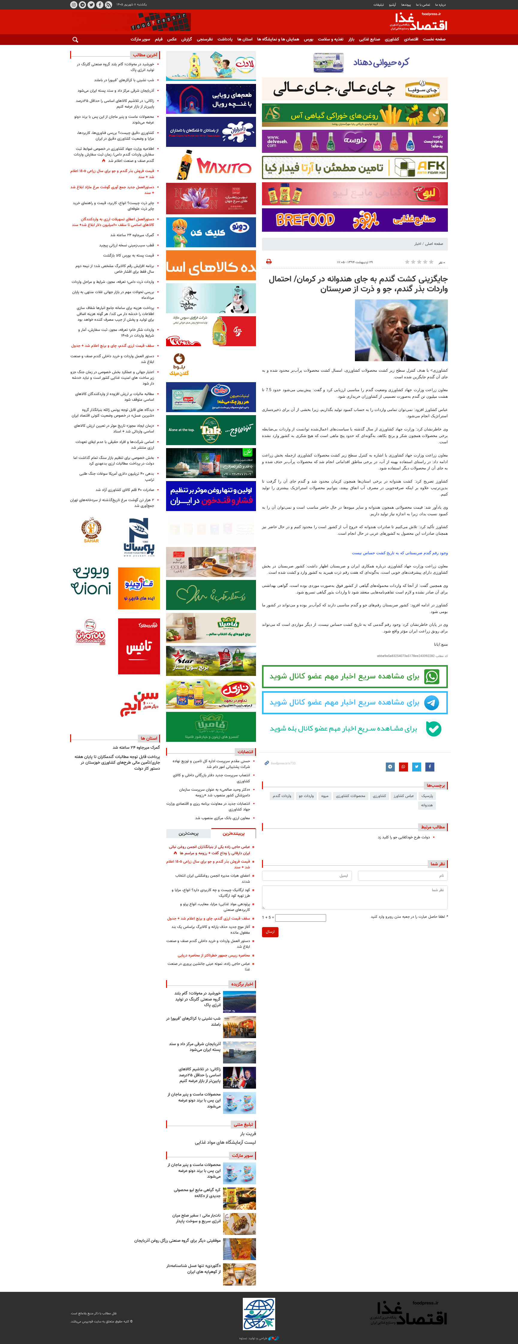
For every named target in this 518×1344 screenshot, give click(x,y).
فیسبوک (99, 4)
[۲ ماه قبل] (239, 1198)
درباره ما (440, 4)
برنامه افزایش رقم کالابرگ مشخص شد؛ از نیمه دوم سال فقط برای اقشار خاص (115, 269)
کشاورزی (392, 39)
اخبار (417, 244)
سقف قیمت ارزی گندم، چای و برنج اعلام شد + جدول (208, 919)
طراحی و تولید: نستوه (253, 1338)
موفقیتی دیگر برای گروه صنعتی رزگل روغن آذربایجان (177, 1241)
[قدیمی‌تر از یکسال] (239, 1274)
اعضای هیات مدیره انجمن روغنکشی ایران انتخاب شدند (212, 879)
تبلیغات (379, 4)
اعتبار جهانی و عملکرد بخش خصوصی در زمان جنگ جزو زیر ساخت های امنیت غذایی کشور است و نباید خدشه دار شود (112, 378)
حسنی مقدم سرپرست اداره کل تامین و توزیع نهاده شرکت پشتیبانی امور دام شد (211, 764)
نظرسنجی (205, 39)
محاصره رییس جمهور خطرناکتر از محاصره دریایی (214, 956)
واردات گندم (282, 796)
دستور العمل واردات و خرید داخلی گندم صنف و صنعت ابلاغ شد (208, 944)
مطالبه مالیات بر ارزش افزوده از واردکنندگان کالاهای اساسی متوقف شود (114, 397)
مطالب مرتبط (433, 827)
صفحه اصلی (434, 244)
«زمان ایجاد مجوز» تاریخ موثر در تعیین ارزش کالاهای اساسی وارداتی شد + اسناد (114, 429)
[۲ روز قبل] (239, 1078)
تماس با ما (423, 4)
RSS (108, 4)
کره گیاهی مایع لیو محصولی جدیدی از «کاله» (197, 1193)
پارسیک (427, 796)
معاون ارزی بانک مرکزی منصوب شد (222, 818)
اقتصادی (411, 39)
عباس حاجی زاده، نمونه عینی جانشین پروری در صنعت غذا (209, 967)
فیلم (158, 39)
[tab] (233, 833)
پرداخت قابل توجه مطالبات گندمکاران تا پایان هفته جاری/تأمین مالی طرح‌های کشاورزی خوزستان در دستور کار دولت (117, 763)
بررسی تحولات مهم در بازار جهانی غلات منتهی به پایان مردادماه (113, 295)
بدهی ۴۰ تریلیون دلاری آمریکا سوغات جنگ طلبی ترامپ (116, 477)
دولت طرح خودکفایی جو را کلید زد (404, 837)
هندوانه (427, 805)
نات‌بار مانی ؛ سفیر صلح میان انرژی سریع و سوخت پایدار (196, 1218)
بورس (308, 39)
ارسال (270, 932)
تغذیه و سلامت (331, 39)
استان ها (244, 39)
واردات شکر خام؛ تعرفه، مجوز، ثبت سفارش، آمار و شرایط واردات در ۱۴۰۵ (116, 333)
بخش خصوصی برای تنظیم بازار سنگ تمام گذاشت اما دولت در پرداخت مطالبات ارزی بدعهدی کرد (113, 461)
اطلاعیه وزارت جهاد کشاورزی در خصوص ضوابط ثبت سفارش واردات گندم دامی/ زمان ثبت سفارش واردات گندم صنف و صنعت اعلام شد (114, 155)
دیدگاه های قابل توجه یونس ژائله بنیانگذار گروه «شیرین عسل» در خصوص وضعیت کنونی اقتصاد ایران (113, 413)
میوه (325, 796)
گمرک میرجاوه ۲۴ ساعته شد (132, 235)
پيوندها (406, 4)
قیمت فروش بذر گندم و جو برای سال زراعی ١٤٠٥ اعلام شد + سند (208, 864)
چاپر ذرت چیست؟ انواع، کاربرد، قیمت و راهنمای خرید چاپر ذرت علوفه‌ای (113, 206)
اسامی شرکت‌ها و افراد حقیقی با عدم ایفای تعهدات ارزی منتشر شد (115, 445)
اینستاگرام (73, 4)
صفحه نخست (434, 39)
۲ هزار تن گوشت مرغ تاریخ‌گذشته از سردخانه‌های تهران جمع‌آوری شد (112, 503)
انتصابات (245, 752)
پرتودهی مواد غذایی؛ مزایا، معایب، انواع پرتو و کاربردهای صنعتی (215, 907)
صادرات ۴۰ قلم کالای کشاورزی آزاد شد (125, 490)
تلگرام (82, 4)
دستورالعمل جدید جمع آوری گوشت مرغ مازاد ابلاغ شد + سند (112, 190)
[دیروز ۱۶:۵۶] (239, 1027)
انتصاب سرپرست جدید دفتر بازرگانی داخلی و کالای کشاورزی (211, 778)
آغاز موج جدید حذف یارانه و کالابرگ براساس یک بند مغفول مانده (210, 930)
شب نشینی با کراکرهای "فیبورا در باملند (193, 1021)
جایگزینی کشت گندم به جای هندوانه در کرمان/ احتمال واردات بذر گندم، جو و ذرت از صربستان (358, 284)
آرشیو (392, 4)
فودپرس (415, 22)
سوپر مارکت (140, 39)
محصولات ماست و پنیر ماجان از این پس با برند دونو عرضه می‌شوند (194, 1100)
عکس (172, 39)
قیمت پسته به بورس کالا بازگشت (128, 256)
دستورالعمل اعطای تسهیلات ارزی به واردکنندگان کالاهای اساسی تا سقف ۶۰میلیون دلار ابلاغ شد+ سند (113, 222)
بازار (351, 39)
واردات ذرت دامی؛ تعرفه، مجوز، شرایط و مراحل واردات (113, 282)
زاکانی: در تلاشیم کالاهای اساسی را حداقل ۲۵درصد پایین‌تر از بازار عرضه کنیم (200, 1075)
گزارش (186, 39)
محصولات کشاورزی (350, 796)
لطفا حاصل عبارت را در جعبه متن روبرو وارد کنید (409, 917)
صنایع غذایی (369, 39)
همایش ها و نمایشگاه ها (278, 39)
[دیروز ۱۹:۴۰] (239, 1002)
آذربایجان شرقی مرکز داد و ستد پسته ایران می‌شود (195, 1047)
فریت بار (248, 1134)
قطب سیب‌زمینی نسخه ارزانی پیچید (126, 245)
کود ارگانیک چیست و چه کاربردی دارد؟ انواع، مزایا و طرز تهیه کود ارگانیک (211, 893)
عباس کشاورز (404, 796)
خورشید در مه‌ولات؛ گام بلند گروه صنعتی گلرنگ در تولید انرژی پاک (197, 999)
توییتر (91, 4)
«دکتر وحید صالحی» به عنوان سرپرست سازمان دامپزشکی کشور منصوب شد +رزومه (214, 792)
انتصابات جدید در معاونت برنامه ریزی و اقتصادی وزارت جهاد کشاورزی (208, 807)
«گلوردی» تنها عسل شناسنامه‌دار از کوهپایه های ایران (193, 1269)
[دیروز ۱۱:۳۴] (239, 1052)
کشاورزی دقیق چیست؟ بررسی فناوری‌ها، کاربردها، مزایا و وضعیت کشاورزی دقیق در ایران (115, 136)
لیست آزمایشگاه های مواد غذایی (225, 1142)
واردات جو (306, 796)
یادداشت (225, 39)
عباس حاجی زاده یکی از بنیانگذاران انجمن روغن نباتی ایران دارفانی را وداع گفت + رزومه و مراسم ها (209, 850)
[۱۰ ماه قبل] (239, 1249)
